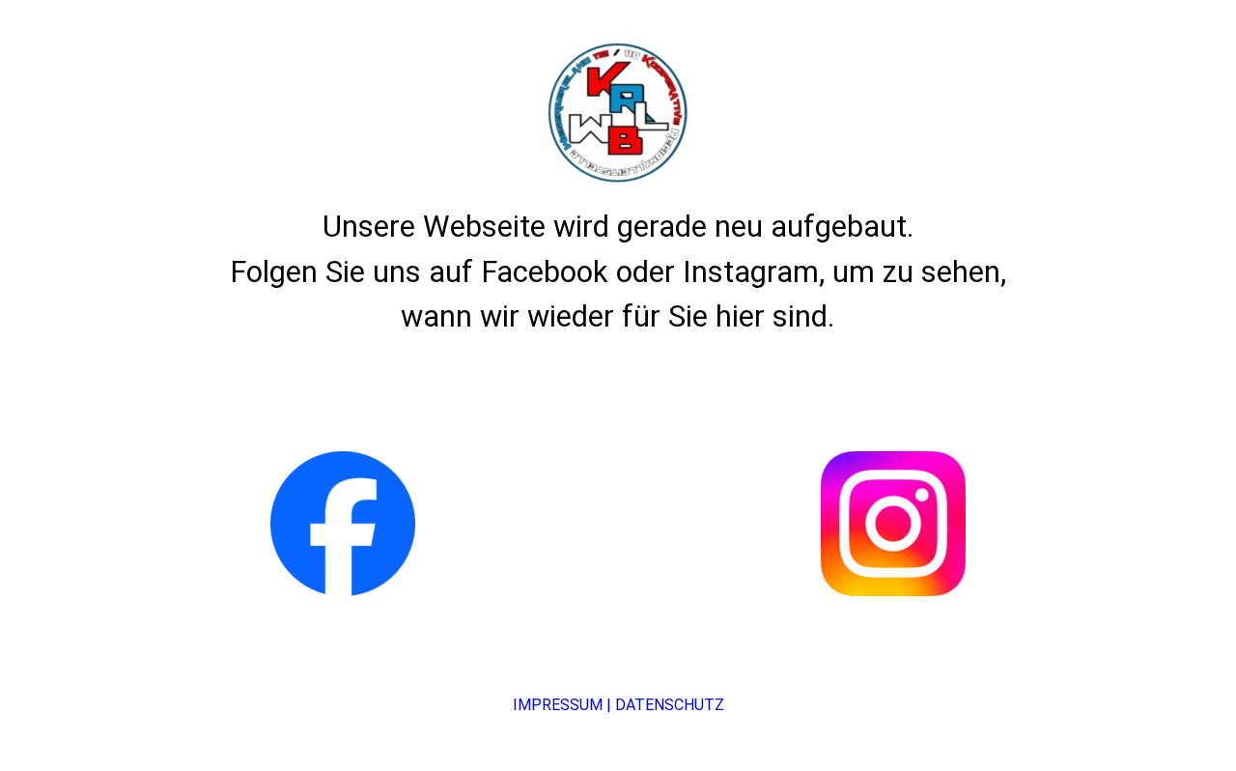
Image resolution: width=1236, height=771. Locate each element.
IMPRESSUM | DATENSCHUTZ (618, 705)
